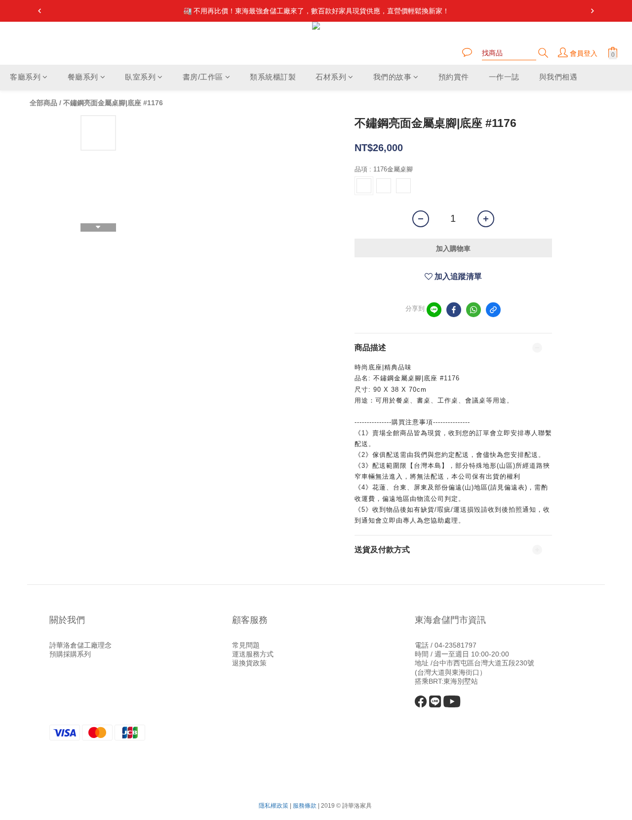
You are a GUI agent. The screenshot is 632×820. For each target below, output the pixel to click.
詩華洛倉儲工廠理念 (80, 645)
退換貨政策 (249, 663)
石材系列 (331, 77)
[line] (434, 309)
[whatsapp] (473, 309)
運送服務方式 (253, 654)
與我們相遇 (558, 77)
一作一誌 (504, 77)
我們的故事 (392, 77)
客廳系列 (25, 77)
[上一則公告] (39, 10)
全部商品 (43, 103)
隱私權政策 (273, 805)
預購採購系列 (70, 654)
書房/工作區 (203, 77)
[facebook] (453, 309)
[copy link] (493, 309)
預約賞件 (453, 77)
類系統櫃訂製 (273, 77)
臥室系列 (140, 77)
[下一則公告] (592, 10)
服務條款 (304, 805)
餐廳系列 (83, 77)
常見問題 (246, 645)
